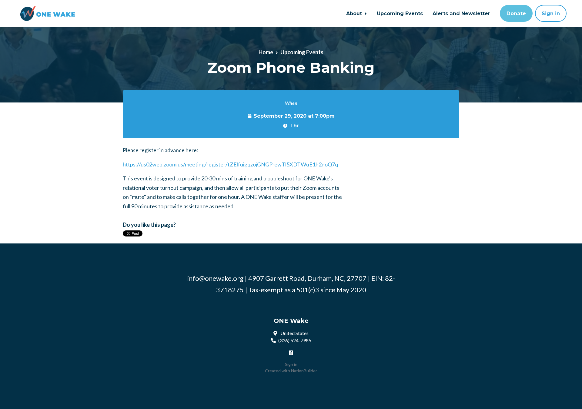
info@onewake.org (215, 278)
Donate (516, 13)
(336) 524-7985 (294, 340)
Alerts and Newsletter (461, 13)
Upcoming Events (400, 13)
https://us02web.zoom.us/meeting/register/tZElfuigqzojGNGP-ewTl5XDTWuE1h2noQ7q (230, 164)
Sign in (551, 13)
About (354, 13)
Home (266, 52)
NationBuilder (304, 370)
